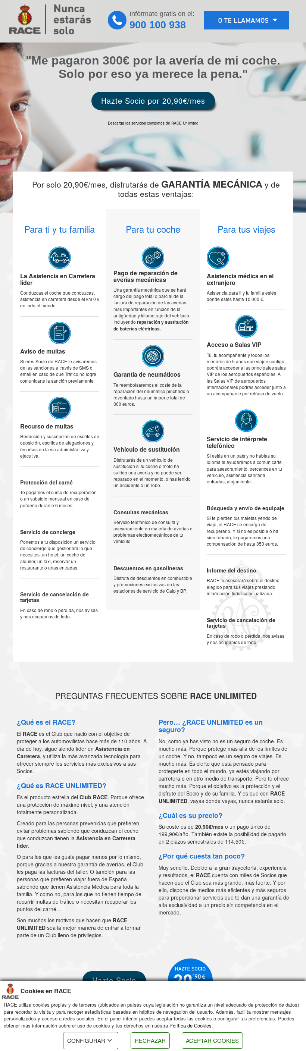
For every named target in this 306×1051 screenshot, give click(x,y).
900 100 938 (157, 25)
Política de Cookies (190, 1025)
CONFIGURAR (86, 1040)
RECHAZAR (150, 1040)
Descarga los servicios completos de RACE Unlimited (153, 123)
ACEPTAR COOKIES (212, 1040)
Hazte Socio (114, 980)
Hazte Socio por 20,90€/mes (153, 100)
